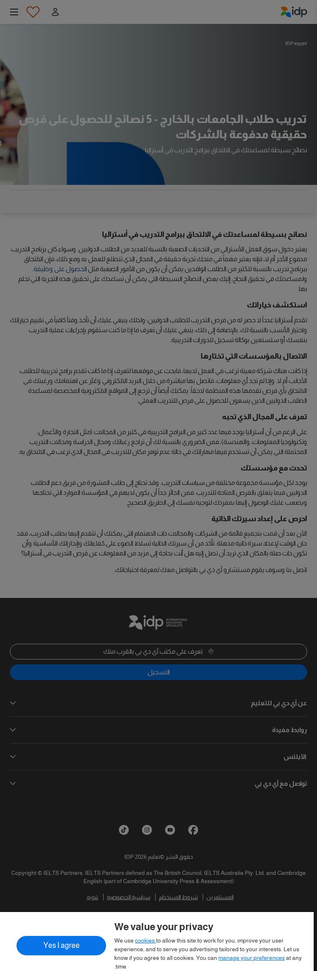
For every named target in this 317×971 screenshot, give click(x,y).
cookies (145, 940)
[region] (157, 941)
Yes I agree (61, 945)
